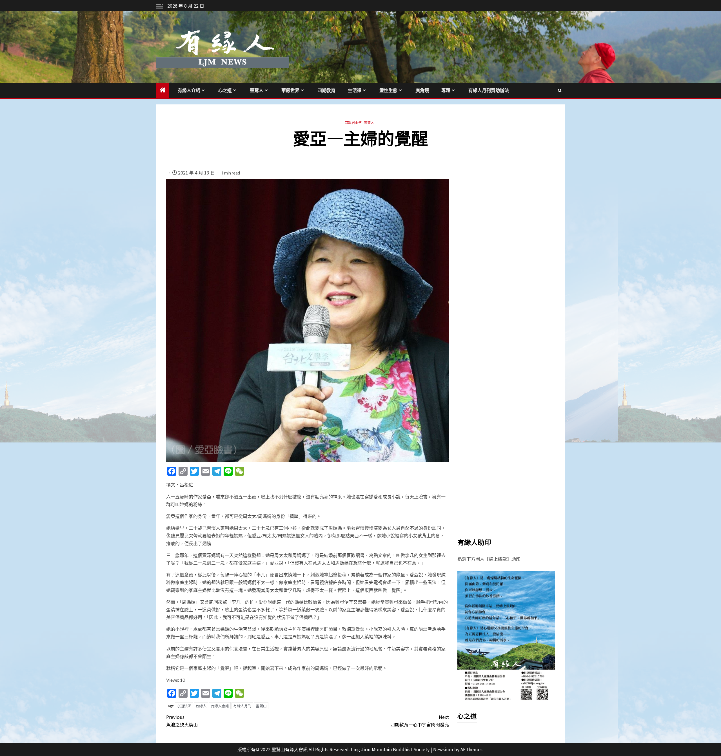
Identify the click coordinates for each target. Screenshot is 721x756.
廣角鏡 (422, 90)
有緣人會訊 (220, 705)
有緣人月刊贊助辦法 (488, 90)
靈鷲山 (261, 705)
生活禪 (354, 90)
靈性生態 (388, 90)
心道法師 (184, 705)
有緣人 (200, 705)
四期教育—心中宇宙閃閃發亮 (419, 720)
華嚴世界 (290, 90)
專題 (445, 90)
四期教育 (326, 90)
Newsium (443, 749)
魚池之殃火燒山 (182, 720)
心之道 (225, 90)
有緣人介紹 (189, 90)
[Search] (559, 90)
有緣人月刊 (242, 705)
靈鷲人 (256, 90)
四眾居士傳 (353, 122)
